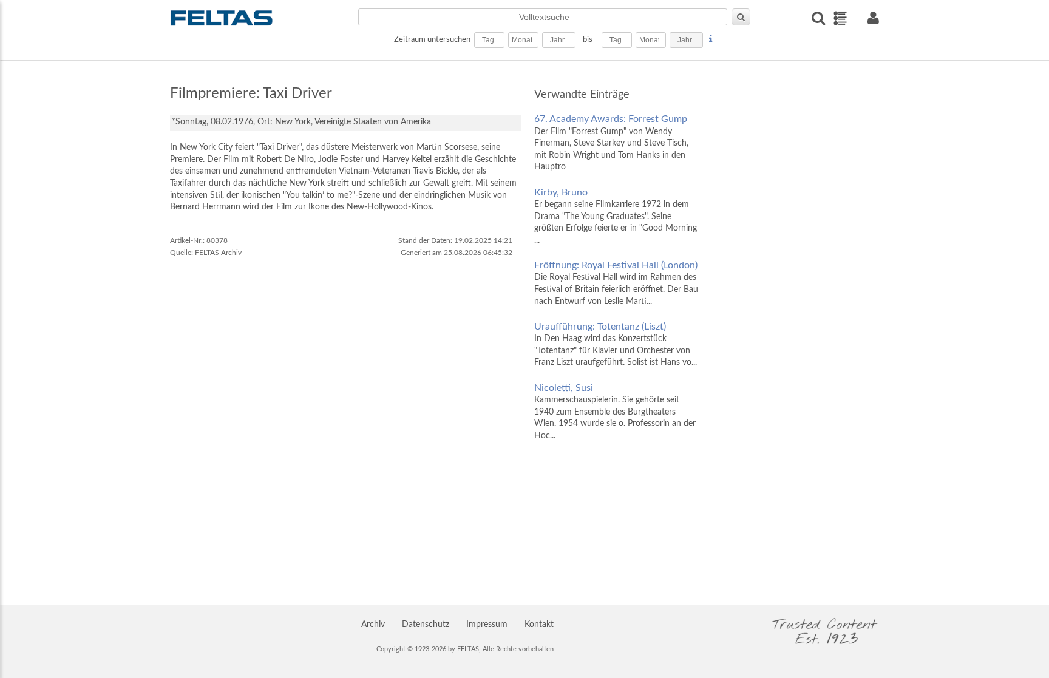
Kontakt (539, 624)
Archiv (373, 624)
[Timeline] (840, 18)
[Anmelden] (873, 17)
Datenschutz (425, 624)
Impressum (487, 624)
